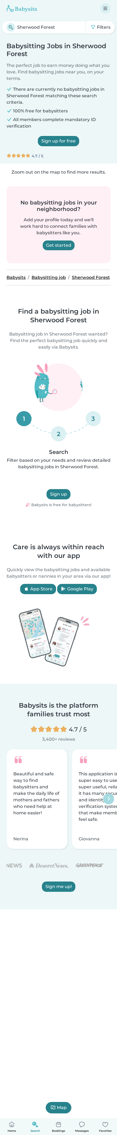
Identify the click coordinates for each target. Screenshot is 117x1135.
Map (62, 1107)
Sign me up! (58, 886)
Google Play (79, 588)
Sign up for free (58, 141)
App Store (41, 588)
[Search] (11, 27)
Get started (58, 245)
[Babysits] (22, 8)
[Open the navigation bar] (105, 8)
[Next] (108, 799)
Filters (103, 27)
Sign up (58, 494)
